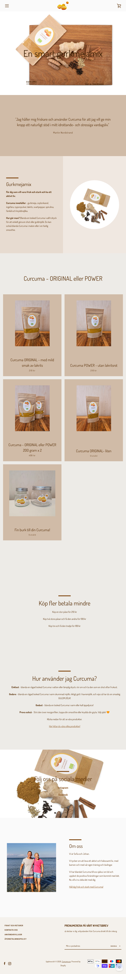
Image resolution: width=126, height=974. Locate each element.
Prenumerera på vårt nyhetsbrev (86, 925)
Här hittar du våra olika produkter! (64, 726)
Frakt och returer (14, 925)
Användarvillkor (13, 934)
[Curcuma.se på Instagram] (9, 963)
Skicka (114, 946)
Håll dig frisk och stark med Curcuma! (86, 886)
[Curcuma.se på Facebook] (4, 963)
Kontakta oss (11, 930)
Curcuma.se (66, 961)
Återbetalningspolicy (16, 939)
